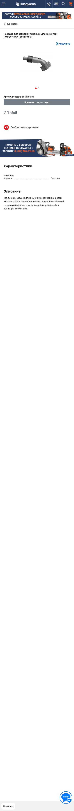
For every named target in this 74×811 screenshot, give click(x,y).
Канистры (12, 23)
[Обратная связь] (66, 797)
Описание (8, 806)
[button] (36, 88)
